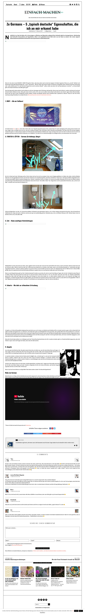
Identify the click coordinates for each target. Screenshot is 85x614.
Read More (42, 612)
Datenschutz (38, 607)
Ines (11, 510)
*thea (11, 459)
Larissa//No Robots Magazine (17, 475)
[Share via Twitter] (54, 428)
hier (14, 128)
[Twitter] (72, 4)
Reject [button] (81, 610)
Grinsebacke (13, 500)
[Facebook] (70, 4)
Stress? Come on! (55, 578)
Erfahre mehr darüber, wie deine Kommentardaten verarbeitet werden (49, 550)
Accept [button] (76, 610)
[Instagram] (77, 4)
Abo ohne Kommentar (17, 545)
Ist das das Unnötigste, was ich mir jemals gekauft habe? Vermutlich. (11, 580)
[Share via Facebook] (50, 428)
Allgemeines (48, 31)
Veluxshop (28, 425)
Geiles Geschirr (70, 578)
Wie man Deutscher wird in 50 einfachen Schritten (39, 95)
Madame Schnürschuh (25, 578)
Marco (11, 490)
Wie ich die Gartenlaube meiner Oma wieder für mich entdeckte (42, 580)
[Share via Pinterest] (52, 428)
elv (55, 31)
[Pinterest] (74, 4)
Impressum (47, 607)
